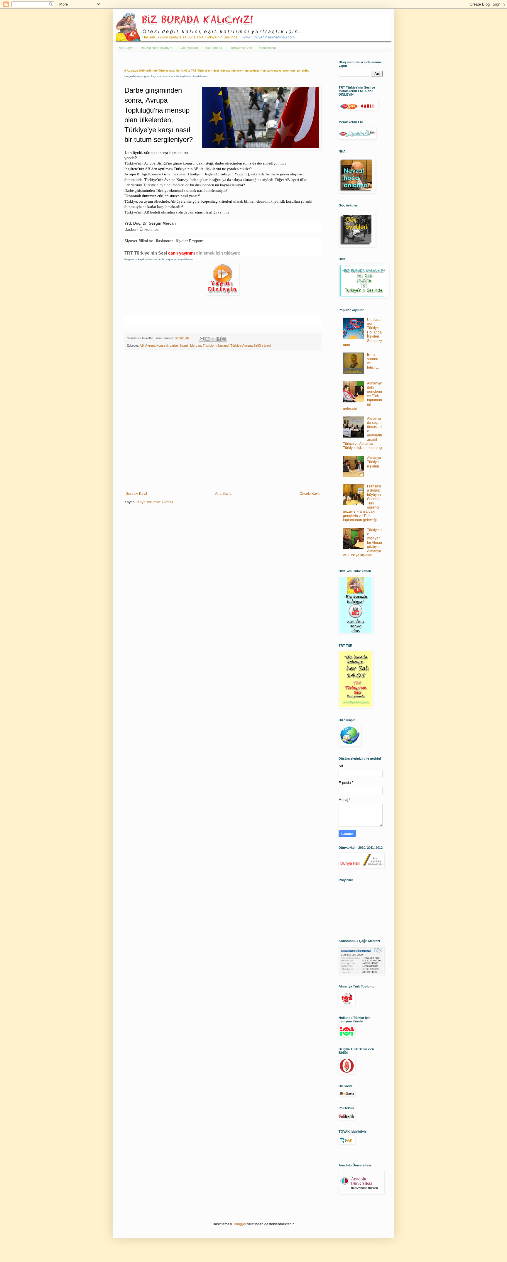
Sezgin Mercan (190, 345)
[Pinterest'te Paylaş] (224, 339)
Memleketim (267, 48)
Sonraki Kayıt (136, 494)
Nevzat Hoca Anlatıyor (157, 48)
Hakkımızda (213, 48)
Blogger (240, 1224)
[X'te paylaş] (213, 339)
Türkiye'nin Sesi (240, 48)
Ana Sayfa (126, 48)
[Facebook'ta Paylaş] (219, 339)
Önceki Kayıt (310, 494)
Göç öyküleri (189, 48)
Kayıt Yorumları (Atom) (155, 502)
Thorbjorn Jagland (216, 345)
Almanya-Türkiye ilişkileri (374, 462)
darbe (174, 345)
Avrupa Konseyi (156, 345)
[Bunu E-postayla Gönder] (202, 339)
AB (142, 345)
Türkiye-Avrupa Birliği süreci (250, 345)
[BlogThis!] (207, 339)
